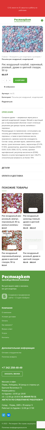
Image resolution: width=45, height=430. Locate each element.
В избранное (9, 87)
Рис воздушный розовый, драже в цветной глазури (31, 256)
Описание (7, 112)
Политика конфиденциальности (14, 427)
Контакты (5, 337)
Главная (5, 57)
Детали (6, 168)
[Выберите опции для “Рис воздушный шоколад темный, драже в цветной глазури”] (31, 210)
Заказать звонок (12, 374)
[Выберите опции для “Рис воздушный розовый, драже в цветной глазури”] (31, 247)
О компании (6, 312)
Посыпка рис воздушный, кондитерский (17, 59)
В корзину (20, 80)
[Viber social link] (26, 101)
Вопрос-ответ (7, 329)
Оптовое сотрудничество (11, 353)
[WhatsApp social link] (18, 101)
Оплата (5, 321)
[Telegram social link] (23, 101)
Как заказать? (7, 325)
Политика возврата (9, 357)
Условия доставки (9, 317)
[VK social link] (20, 101)
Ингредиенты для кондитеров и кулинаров (24, 57)
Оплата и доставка (12, 176)
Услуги (4, 333)
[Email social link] (15, 101)
